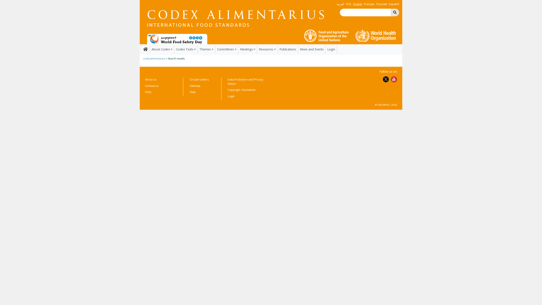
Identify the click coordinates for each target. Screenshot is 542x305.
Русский (381, 4)
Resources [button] (266, 49)
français (369, 4)
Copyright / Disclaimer (242, 90)
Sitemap (195, 86)
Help (193, 92)
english (357, 4)
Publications (287, 49)
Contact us (152, 86)
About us (150, 79)
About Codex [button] (161, 49)
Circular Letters (199, 79)
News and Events (312, 49)
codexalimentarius (154, 58)
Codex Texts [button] (185, 49)
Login (331, 49)
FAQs (148, 92)
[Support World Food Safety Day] (177, 39)
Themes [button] (205, 49)
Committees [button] (225, 49)
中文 (348, 4)
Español (394, 4)
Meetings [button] (246, 49)
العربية (340, 4)
